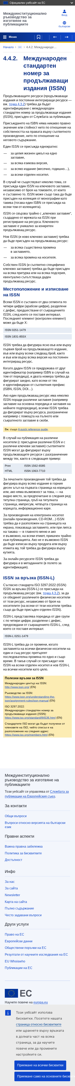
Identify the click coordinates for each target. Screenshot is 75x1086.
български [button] (64, 26)
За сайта (11, 888)
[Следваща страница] (66, 37)
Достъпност (13, 860)
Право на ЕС (14, 934)
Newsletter (12, 895)
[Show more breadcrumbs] (20, 47)
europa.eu (40, 1002)
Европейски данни (18, 941)
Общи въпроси (16, 816)
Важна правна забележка (24, 846)
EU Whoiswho (15, 961)
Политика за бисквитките (23, 853)
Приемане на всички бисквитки (40, 1065)
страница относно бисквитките (38, 1024)
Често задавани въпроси (23, 915)
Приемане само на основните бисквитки (43, 1076)
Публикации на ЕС (18, 968)
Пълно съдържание (19, 908)
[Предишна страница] (55, 37)
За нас (10, 881)
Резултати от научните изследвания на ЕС (36, 954)
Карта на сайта (16, 902)
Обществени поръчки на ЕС (25, 947)
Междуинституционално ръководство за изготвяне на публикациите (25, 19)
